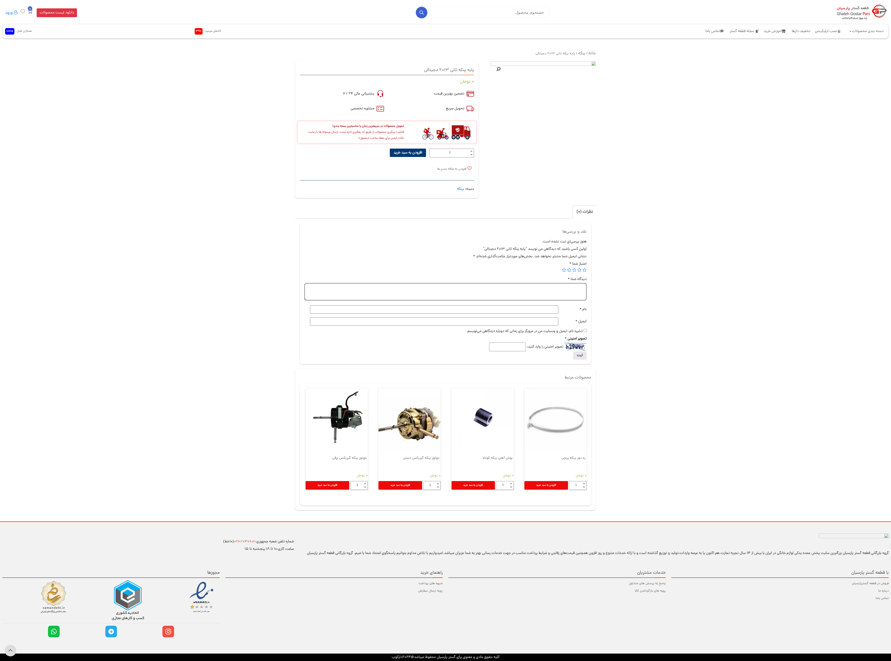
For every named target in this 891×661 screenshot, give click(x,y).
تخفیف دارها (801, 31)
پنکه (581, 53)
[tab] (585, 211)
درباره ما (883, 591)
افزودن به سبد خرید (408, 153)
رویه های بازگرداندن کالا (650, 591)
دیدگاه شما (577, 279)
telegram (111, 631)
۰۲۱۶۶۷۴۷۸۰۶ (244, 541)
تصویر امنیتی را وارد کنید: (545, 347)
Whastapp (54, 631)
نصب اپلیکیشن (826, 31)
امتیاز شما (578, 264)
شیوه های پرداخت (431, 583)
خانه (592, 53)
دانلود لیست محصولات (57, 13)
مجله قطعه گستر (742, 31)
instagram (168, 631)
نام (583, 309)
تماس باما (712, 31)
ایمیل (581, 321)
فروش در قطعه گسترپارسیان (870, 583)
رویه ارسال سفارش (430, 591)
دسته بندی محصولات (868, 31)
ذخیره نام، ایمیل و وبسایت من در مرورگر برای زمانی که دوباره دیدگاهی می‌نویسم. (524, 331)
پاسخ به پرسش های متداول (647, 583)
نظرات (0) (585, 212)
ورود (9, 13)
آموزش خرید (773, 31)
